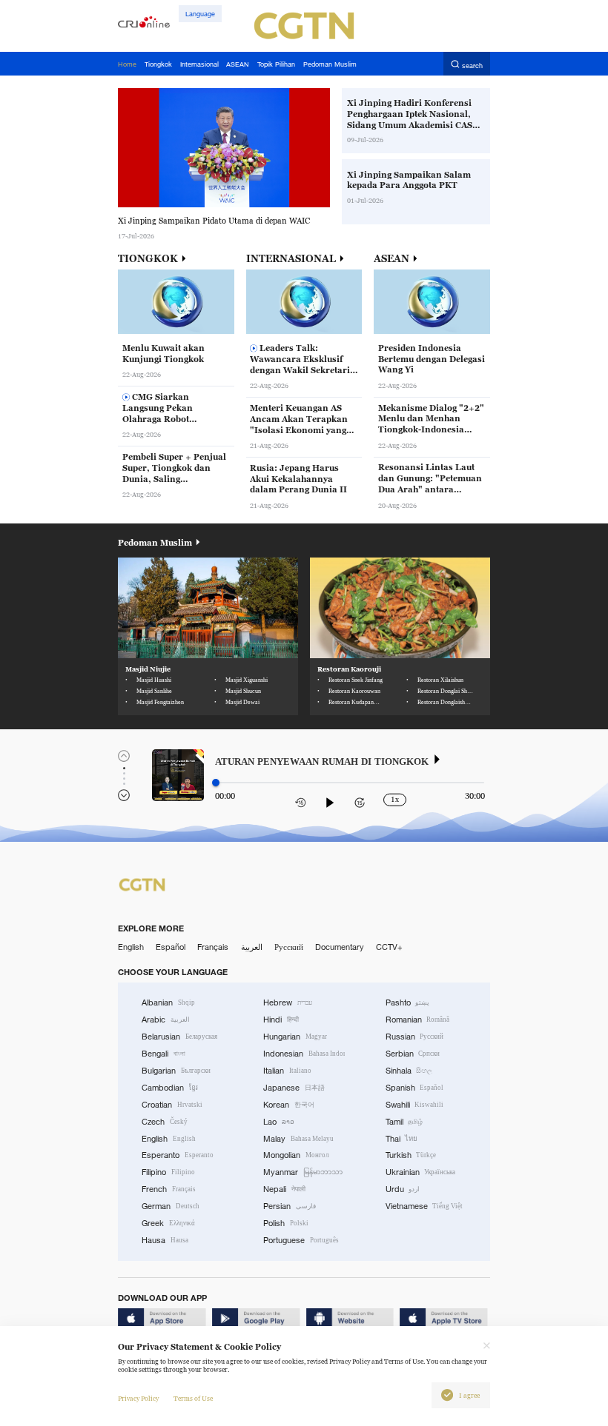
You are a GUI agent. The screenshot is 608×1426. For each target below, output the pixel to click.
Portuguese (301, 1240)
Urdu (403, 1189)
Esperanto (178, 1155)
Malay (298, 1139)
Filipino (168, 1172)
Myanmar (303, 1172)
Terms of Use (193, 1398)
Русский (288, 947)
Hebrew (287, 1002)
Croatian (172, 1104)
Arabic (166, 1019)
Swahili (415, 1104)
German (170, 1206)
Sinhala (409, 1070)
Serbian (413, 1053)
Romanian (418, 1019)
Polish (285, 1223)
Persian (289, 1206)
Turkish (411, 1155)
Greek (168, 1223)
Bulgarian (176, 1070)
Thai (402, 1139)
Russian (415, 1036)
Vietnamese (424, 1206)
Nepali (284, 1189)
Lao (278, 1122)
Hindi (281, 1019)
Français (212, 947)
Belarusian (179, 1036)
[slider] (215, 782)
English (131, 947)
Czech (165, 1122)
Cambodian (170, 1087)
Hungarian (295, 1036)
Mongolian (295, 1155)
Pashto (408, 1002)
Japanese (294, 1087)
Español (170, 947)
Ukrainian (421, 1172)
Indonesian (304, 1053)
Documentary (339, 947)
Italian (287, 1070)
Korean (288, 1104)
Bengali (163, 1053)
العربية (251, 947)
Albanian (168, 1002)
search (472, 65)
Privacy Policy (138, 1398)
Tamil (404, 1122)
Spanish (415, 1087)
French (169, 1189)
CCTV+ (389, 947)
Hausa (165, 1240)
